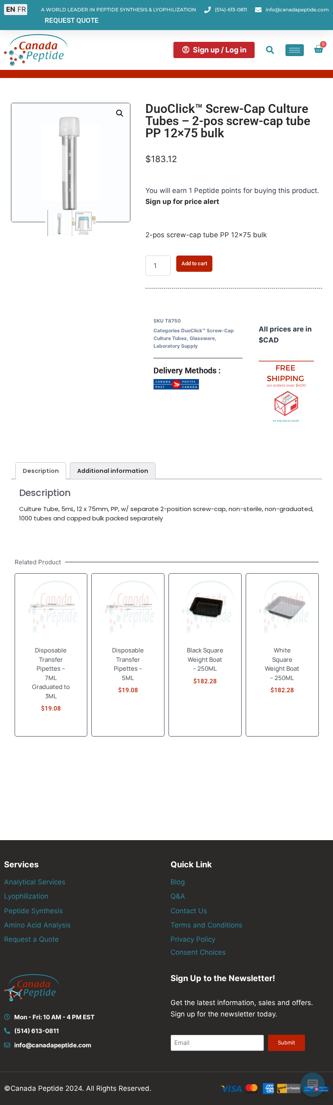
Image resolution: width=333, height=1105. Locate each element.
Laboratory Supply (176, 346)
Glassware (202, 338)
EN (10, 9)
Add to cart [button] (50, 733)
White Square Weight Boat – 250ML (282, 664)
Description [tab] (41, 471)
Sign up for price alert (182, 201)
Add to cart (194, 263)
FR (21, 9)
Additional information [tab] (112, 471)
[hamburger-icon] (294, 50)
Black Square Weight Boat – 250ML (205, 659)
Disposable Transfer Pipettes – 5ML (128, 664)
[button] (270, 50)
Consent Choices (198, 952)
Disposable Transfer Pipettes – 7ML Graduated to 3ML (51, 673)
